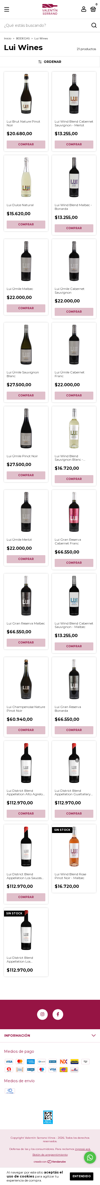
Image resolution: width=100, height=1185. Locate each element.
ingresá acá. (83, 1149)
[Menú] (7, 9)
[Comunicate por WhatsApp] (90, 1158)
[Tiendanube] (50, 1162)
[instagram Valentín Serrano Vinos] (42, 1014)
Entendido (82, 1176)
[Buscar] (93, 25)
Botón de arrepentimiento (50, 1154)
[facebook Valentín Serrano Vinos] (58, 1014)
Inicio (7, 38)
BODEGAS (23, 38)
